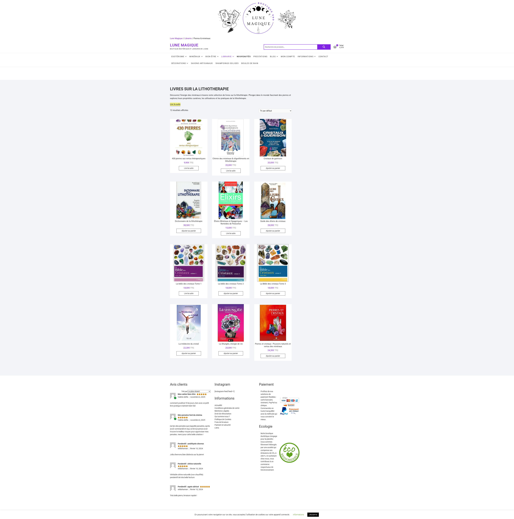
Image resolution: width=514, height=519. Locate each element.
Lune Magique (176, 38)
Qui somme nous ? (222, 416)
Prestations (260, 56)
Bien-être (210, 56)
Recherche (324, 47)
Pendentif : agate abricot (188, 487)
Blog (273, 56)
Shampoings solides (227, 63)
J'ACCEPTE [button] (313, 515)
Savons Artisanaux (202, 63)
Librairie (188, 38)
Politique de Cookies (223, 419)
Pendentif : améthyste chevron (191, 444)
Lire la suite (188, 168)
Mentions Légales (222, 411)
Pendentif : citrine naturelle (189, 464)
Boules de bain (249, 63)
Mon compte (288, 56)
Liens (217, 428)
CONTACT (323, 56)
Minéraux (194, 56)
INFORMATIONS (305, 56)
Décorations (178, 63)
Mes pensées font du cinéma (190, 415)
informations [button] (298, 514)
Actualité (218, 405)
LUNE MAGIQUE (184, 45)
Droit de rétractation (223, 414)
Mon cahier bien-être (187, 394)
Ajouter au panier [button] (273, 168)
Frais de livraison (221, 422)
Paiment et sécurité (222, 425)
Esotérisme (177, 56)
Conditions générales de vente (227, 408)
